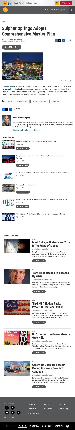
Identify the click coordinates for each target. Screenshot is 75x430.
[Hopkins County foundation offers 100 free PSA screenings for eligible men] (8, 202)
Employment (32, 409)
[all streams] (72, 10)
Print (71, 40)
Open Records (47, 409)
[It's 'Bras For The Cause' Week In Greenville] (17, 338)
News (4, 22)
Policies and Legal (63, 409)
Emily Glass (55, 101)
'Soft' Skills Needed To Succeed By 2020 (50, 274)
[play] (5, 10)
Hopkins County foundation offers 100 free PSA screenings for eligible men (41, 199)
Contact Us (31, 404)
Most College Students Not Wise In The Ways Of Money (51, 244)
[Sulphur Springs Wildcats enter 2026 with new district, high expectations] (8, 217)
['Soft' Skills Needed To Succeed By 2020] (17, 276)
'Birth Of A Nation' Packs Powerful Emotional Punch (47, 305)
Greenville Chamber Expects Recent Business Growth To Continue (48, 368)
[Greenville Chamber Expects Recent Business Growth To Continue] (17, 368)
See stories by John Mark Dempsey (27, 130)
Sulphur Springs (9, 86)
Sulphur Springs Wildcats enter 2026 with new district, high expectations (40, 214)
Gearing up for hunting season (26, 185)
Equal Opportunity (33, 413)
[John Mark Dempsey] (6, 120)
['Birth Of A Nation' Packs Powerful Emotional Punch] (17, 307)
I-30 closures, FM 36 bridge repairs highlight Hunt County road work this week (42, 173)
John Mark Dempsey (15, 40)
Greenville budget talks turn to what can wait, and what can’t (36, 141)
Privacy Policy (62, 404)
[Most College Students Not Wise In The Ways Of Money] (17, 246)
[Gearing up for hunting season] (8, 188)
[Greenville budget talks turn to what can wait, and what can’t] (8, 144)
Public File (46, 404)
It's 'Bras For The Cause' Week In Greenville (51, 335)
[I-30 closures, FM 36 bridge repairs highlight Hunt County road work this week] (8, 176)
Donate (67, 3)
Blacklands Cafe (22, 101)
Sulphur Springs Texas (39, 101)
